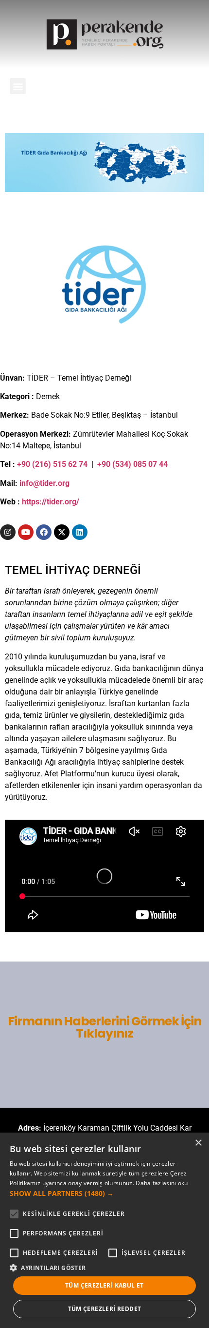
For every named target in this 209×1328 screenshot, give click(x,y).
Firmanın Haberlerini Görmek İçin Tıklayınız (104, 1027)
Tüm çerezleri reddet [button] (104, 1309)
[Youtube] (26, 532)
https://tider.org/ (50, 501)
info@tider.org (44, 483)
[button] (18, 86)
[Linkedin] (79, 532)
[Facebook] (44, 532)
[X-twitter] (62, 532)
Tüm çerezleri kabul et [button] (104, 1285)
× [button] (198, 1143)
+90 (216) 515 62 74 (52, 464)
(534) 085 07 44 (140, 464)
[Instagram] (8, 532)
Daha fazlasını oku (162, 1183)
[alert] (104, 1230)
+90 (104, 464)
